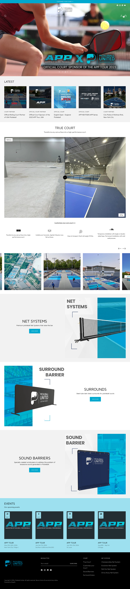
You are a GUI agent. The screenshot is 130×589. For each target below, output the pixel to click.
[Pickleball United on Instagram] (120, 5)
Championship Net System (110, 562)
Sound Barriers (88, 571)
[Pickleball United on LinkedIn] (122, 5)
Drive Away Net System (109, 573)
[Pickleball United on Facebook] (117, 5)
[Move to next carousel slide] (70, 72)
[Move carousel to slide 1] (63, 72)
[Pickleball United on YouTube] (125, 5)
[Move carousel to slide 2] (65, 72)
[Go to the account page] (121, 16)
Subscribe (73, 563)
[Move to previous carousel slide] (59, 72)
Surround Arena (89, 575)
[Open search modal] (5, 16)
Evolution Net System (109, 566)
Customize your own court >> (65, 223)
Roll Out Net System (108, 569)
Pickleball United (19, 580)
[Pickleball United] (65, 10)
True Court (87, 562)
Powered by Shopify (9, 582)
